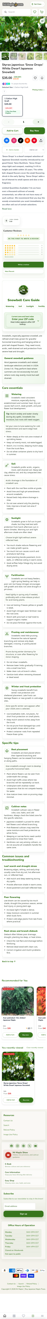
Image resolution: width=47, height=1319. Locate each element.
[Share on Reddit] (27, 140)
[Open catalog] (14, 1316)
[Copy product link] (41, 140)
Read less (7, 209)
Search (6, 1125)
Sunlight (30, 306)
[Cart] (42, 12)
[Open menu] (42, 1316)
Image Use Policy (11, 1134)
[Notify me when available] (42, 78)
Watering (10, 306)
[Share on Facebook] (6, 140)
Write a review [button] (23, 265)
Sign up (23, 1213)
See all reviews (9, 257)
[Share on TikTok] (20, 140)
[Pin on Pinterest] (34, 140)
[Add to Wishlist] (35, 78)
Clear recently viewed (35, 1047)
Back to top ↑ (9, 961)
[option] (5, 56)
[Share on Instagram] (14, 140)
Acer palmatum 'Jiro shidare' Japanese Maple (14, 1019)
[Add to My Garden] (42, 21)
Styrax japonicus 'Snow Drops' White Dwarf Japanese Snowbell (17, 1084)
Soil (20, 306)
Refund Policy (9, 1130)
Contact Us (8, 1120)
